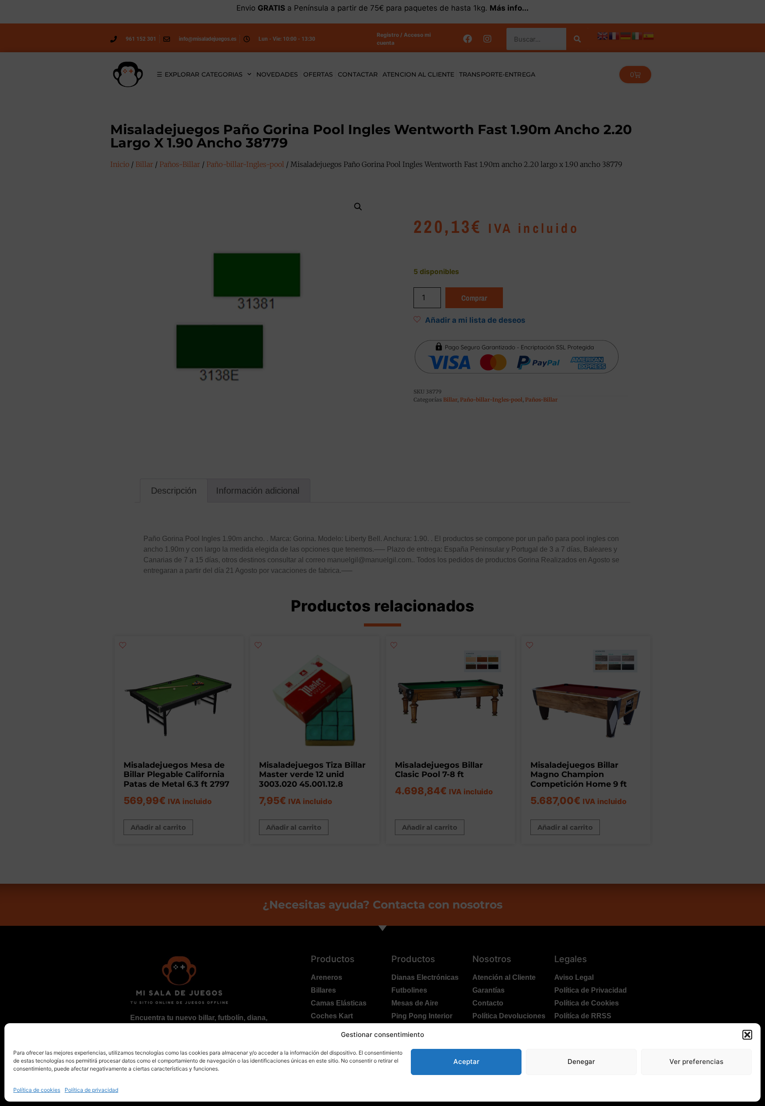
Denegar (581, 1061)
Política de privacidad (91, 1090)
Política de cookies (36, 1090)
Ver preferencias (696, 1061)
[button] (747, 1034)
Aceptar (466, 1061)
